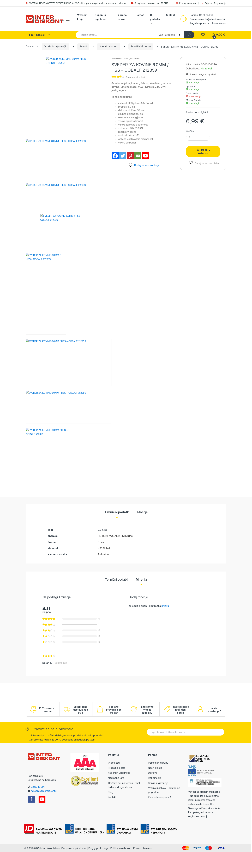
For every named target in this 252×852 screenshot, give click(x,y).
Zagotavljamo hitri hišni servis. (208, 23)
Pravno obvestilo (142, 848)
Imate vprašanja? (214, 710)
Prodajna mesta (187, 3)
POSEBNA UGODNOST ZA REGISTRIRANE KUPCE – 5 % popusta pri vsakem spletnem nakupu (77, 3)
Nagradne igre (116, 777)
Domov (30, 46)
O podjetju (155, 17)
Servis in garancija (158, 783)
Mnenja (142, 512)
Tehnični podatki (117, 512)
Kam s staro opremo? (159, 797)
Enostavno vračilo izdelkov (147, 709)
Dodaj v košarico (204, 151)
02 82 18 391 (206, 15)
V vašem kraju (82, 17)
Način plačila (155, 767)
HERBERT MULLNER (109, 535)
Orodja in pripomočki (55, 46)
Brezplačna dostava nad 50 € (80, 709)
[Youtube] (145, 155)
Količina (190, 131)
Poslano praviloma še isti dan (113, 709)
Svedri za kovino (108, 46)
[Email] (137, 155)
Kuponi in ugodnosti (101, 17)
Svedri (83, 46)
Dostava (152, 772)
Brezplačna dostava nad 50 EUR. (152, 3)
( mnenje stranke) (135, 77)
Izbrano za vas (122, 17)
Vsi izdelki (135, 58)
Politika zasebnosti (120, 848)
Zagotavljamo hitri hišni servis (181, 709)
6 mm (101, 542)
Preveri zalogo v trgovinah (202, 74)
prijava (165, 605)
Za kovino (103, 554)
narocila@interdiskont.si (212, 19)
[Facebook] (115, 155)
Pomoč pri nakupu (158, 762)
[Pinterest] (130, 155)
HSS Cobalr (104, 548)
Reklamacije (154, 777)
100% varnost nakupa (47, 710)
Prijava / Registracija (215, 3)
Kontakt (170, 15)
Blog (110, 792)
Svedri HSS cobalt (141, 46)
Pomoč (140, 15)
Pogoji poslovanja (98, 848)
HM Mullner (127, 535)
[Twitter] (122, 155)
